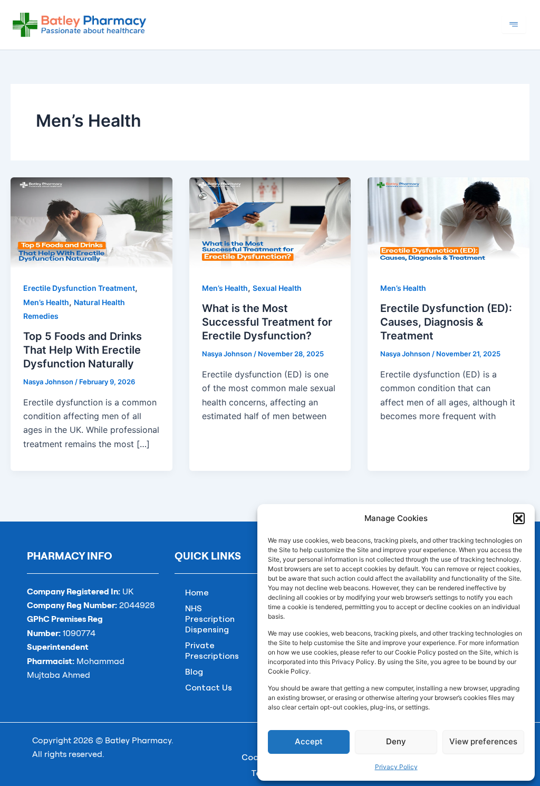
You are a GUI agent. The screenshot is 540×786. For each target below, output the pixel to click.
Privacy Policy (396, 767)
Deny (396, 741)
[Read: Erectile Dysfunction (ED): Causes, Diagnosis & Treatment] (448, 221)
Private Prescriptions (212, 650)
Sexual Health (277, 287)
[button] (519, 518)
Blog (194, 671)
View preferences (483, 741)
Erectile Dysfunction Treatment (79, 287)
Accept (309, 741)
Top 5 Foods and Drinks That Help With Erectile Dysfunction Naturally (82, 350)
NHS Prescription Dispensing (210, 619)
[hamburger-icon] (514, 24)
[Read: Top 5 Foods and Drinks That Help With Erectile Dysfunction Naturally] (91, 221)
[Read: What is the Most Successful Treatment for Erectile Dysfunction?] (270, 221)
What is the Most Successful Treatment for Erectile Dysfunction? (267, 322)
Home (197, 592)
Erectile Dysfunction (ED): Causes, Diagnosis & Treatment (446, 322)
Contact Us (208, 687)
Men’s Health (46, 302)
